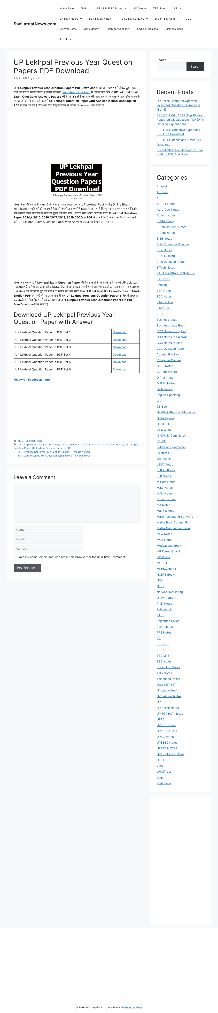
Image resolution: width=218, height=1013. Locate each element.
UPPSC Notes (166, 725)
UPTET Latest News (170, 754)
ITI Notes (163, 453)
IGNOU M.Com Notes (171, 435)
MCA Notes (164, 540)
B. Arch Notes (166, 215)
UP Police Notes (168, 708)
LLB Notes (164, 476)
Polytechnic (164, 609)
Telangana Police (168, 679)
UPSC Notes (165, 736)
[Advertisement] (77, 136)
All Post (85, 8)
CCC (188, 18)
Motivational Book (169, 545)
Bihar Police (165, 302)
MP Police (163, 557)
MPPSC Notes (166, 568)
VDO (160, 765)
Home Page (67, 8)
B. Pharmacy (165, 221)
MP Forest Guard (168, 551)
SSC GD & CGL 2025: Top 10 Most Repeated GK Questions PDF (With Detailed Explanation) (180, 120)
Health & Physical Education (176, 412)
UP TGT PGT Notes (170, 713)
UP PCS (162, 702)
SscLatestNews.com (35, 23)
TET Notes (159, 8)
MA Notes (163, 505)
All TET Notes (166, 203)
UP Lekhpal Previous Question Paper (38, 444)
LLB (175, 8)
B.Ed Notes (164, 238)
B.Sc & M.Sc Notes (133, 18)
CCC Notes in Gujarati (172, 337)
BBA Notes (164, 290)
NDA (160, 580)
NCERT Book (165, 574)
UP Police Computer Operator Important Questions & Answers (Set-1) (178, 105)
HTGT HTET (165, 424)
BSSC (160, 314)
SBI (159, 638)
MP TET (162, 563)
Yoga (160, 777)
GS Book (162, 406)
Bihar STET (164, 308)
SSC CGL (163, 644)
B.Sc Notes (164, 250)
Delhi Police (165, 389)
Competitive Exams (170, 354)
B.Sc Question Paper (171, 261)
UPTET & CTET (167, 748)
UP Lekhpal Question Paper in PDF (51, 448)
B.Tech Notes (166, 267)
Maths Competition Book (173, 528)
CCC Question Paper (171, 348)
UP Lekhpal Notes (32, 440)
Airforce (162, 192)
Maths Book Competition (173, 522)
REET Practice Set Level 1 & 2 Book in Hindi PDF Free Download (54, 451)
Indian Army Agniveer (171, 447)
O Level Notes (68, 29)
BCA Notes (164, 296)
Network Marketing (170, 592)
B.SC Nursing (166, 256)
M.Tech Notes (166, 499)
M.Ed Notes (165, 487)
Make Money (91, 29)
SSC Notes (139, 8)
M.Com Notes (166, 482)
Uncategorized (167, 690)
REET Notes (165, 626)
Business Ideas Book (171, 325)
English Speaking (147, 29)
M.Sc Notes (165, 493)
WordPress (164, 771)
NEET (160, 586)
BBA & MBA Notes (100, 18)
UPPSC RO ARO (167, 731)
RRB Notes (164, 632)
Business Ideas (174, 29)
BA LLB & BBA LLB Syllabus (176, 273)
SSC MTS (163, 655)
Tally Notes (164, 673)
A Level (162, 186)
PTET (160, 615)
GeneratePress (133, 1007)
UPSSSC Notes (167, 742)
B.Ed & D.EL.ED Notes (109, 8)
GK (159, 400)
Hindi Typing (165, 418)
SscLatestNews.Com (76, 92)
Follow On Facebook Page (32, 379)
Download (120, 332)
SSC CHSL (164, 650)
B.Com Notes (166, 232)
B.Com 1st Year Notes (171, 227)
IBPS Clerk (164, 429)
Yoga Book (164, 783)
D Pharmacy (165, 377)
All (19, 440)
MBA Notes (164, 534)
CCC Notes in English (171, 331)
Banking (162, 285)
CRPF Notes (165, 366)
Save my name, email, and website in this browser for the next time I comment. (71, 557)
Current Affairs (167, 372)
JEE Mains (164, 458)
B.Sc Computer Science (173, 244)
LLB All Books (166, 470)
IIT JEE (161, 441)
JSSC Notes (165, 464)
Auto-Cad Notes (168, 209)
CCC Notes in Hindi (170, 343)
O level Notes (166, 597)
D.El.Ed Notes (166, 383)
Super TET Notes (168, 667)
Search (161, 60)
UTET (160, 760)
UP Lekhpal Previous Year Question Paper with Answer (92, 444)
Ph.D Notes (164, 603)
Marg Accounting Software (175, 516)
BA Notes (163, 279)
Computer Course (169, 360)
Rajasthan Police (168, 621)
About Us (65, 39)
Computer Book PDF (118, 29)
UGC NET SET (166, 684)
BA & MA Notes (69, 18)
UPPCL (161, 719)
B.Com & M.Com (165, 18)
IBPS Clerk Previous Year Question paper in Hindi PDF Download (54, 455)
